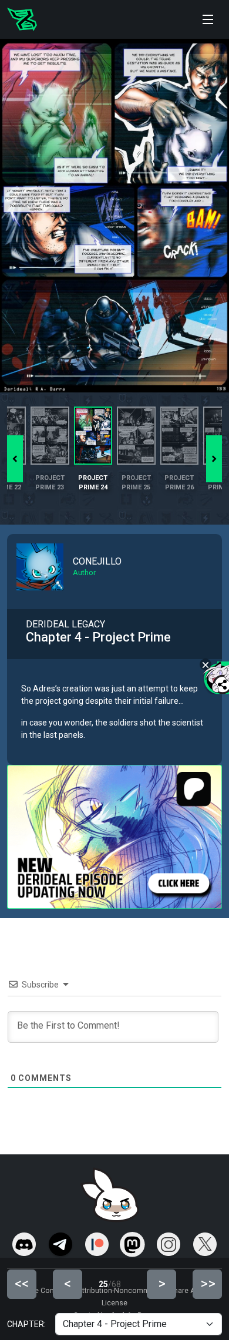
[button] (214, 459)
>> (207, 1283)
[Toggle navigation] (208, 19)
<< (22, 1283)
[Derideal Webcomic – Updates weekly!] (22, 19)
